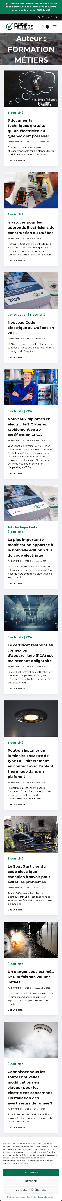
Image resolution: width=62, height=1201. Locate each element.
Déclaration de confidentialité (40, 1197)
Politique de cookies (16, 1197)
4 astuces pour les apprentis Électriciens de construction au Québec (31, 227)
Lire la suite (16, 160)
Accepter (31, 1172)
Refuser (31, 1181)
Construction (17, 314)
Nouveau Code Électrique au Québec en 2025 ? (31, 327)
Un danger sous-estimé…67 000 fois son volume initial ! (31, 977)
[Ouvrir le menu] (54, 26)
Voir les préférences (31, 1189)
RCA (29, 411)
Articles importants (22, 527)
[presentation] (31, 88)
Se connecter (47, 17)
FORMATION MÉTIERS (21, 142)
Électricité (15, 112)
